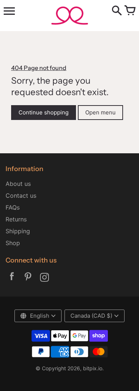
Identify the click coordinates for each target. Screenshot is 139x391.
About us (18, 183)
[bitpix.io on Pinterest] (28, 278)
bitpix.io (92, 368)
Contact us (21, 195)
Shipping (18, 231)
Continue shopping (44, 112)
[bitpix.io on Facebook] (12, 278)
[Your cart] (129, 11)
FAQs (13, 207)
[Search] (116, 11)
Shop (13, 243)
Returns (16, 219)
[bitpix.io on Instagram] (44, 278)
